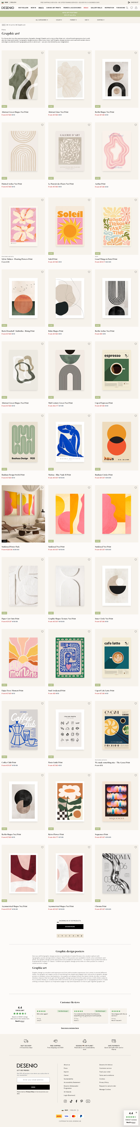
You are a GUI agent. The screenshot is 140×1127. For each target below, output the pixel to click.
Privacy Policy (30, 1092)
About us (67, 1065)
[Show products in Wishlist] (131, 7)
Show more (70, 927)
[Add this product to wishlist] (42, 53)
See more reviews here (70, 1028)
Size (86, 20)
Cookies (102, 1079)
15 (78, 936)
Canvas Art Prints (53, 8)
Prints (41, 8)
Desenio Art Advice (106, 1065)
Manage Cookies (105, 1089)
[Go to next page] (81, 936)
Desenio (76, 1121)
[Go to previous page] (58, 936)
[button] (131, 1117)
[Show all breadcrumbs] (4, 25)
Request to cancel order (107, 1086)
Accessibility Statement (72, 1082)
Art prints (12, 25)
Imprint (66, 1072)
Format (72, 20)
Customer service (105, 1068)
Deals (86, 8)
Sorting (100, 20)
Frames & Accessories (72, 8)
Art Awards (67, 1092)
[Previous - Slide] (32, 1015)
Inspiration (109, 8)
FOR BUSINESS (121, 8)
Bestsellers (23, 8)
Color (58, 20)
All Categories (41, 20)
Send (33, 1087)
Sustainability (68, 1079)
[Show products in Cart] (136, 7)
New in (33, 8)
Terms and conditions (106, 1075)
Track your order (105, 1072)
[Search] (127, 8)
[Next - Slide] (129, 1015)
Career (66, 1075)
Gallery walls (96, 8)
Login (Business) (69, 1095)
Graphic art (21, 25)
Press (66, 1068)
